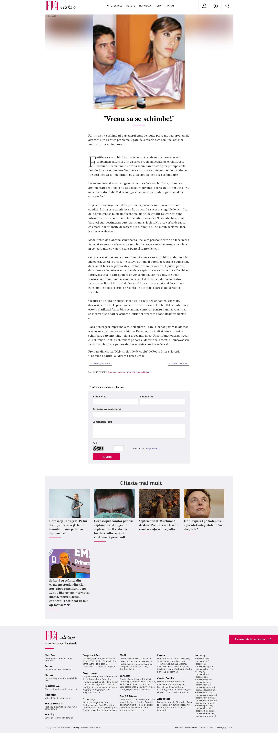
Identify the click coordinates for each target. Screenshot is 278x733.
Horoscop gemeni (203, 682)
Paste (169, 658)
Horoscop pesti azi (203, 705)
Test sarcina (144, 684)
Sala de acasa (137, 710)
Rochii (90, 702)
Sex (114, 661)
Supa (172, 661)
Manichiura (109, 705)
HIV (127, 689)
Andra (102, 684)
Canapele (179, 684)
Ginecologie (125, 681)
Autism (185, 692)
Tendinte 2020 (127, 669)
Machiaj (94, 705)
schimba (145, 372)
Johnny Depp (101, 679)
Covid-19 (181, 707)
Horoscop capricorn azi (206, 695)
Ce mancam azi (170, 671)
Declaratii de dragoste (104, 666)
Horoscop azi (201, 663)
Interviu (171, 702)
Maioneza (178, 666)
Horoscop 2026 (202, 658)
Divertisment (90, 673)
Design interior (176, 687)
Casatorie (107, 661)
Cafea (167, 661)
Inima (138, 679)
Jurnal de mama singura (179, 689)
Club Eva (50, 655)
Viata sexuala (108, 658)
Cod (95, 443)
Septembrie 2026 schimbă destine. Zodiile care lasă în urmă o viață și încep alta (158, 525)
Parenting (162, 689)
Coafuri (86, 705)
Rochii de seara (134, 658)
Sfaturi (49, 675)
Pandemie (162, 710)
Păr (84, 702)
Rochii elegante (127, 664)
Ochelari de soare (138, 666)
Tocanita (161, 663)
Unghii (96, 702)
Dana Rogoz (112, 682)
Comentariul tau (102, 421)
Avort (147, 686)
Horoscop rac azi (203, 684)
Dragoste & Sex (91, 655)
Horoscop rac (201, 676)
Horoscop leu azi (203, 708)
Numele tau (99, 396)
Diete (122, 699)
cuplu (128, 372)
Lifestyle (116, 5)
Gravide (161, 692)
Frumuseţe (89, 699)
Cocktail (170, 663)
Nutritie (134, 704)
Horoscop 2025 (202, 661)
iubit (134, 372)
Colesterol (150, 681)
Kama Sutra (88, 663)
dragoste (112, 372)
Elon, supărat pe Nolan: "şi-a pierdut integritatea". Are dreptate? (203, 525)
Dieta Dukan (139, 699)
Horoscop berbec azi (204, 713)
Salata (160, 661)
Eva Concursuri (53, 703)
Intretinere (130, 702)
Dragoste (87, 658)
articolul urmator (178, 363)
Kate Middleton (106, 676)
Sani (101, 705)
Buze (93, 707)
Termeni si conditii (207, 727)
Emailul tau (147, 396)
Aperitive (161, 666)
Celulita (100, 707)
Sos (187, 658)
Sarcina (123, 679)
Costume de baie (137, 661)
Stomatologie (138, 681)
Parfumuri (105, 702)
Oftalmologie (138, 686)
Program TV (88, 690)
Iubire (99, 661)
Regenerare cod (153, 448)
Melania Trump (109, 687)
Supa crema (180, 663)
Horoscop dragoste (204, 666)
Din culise (162, 702)
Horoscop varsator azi (205, 703)
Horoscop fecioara (203, 679)
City (159, 5)
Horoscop (145, 5)
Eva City (49, 714)
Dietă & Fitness (128, 696)
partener (121, 372)
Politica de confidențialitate (186, 727)
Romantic (96, 658)
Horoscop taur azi (203, 692)
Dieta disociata (127, 707)
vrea (138, 372)
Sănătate (125, 675)
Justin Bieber (95, 687)
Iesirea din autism (171, 704)
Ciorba (176, 658)
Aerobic (140, 702)
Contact (230, 727)
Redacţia (220, 727)
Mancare (161, 658)
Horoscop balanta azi (205, 710)
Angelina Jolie (99, 682)
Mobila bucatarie (165, 681)
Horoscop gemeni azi (205, 687)
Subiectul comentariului (107, 409)
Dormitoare (162, 687)
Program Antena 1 (91, 692)
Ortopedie (135, 689)
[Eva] (54, 3)
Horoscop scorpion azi (205, 697)
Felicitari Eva (52, 685)
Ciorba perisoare (165, 669)
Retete (130, 5)
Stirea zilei (181, 702)
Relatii (86, 661)
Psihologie (147, 679)
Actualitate (163, 698)
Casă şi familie (165, 678)
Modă (123, 655)
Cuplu (92, 661)
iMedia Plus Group (72, 727)
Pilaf (186, 666)
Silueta (138, 707)
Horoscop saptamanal (205, 716)
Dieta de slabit (145, 704)
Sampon (86, 707)
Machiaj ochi (111, 707)
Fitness (129, 699)
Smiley (95, 684)
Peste (182, 658)
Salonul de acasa (109, 710)
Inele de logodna (144, 664)
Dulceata (180, 661)
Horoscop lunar (202, 674)
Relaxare (150, 699)
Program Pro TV (102, 690)
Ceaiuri (131, 679)
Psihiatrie (145, 689)
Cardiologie (125, 686)
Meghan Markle (90, 676)
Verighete (124, 666)
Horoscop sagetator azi (206, 700)
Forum (170, 5)
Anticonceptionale (128, 684)
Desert (170, 666)
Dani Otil (87, 684)
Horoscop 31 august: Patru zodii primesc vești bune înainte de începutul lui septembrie (68, 527)
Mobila (171, 684)
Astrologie (199, 671)
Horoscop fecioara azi (205, 690)
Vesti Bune (170, 707)
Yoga (122, 702)
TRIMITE (106, 456)
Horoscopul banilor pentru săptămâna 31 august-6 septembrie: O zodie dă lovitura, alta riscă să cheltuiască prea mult (113, 529)
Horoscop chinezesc (204, 669)
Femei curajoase (173, 692)
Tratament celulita (91, 710)
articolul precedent (100, 363)
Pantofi (149, 661)
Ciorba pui (179, 669)
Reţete (161, 655)
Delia (108, 684)
